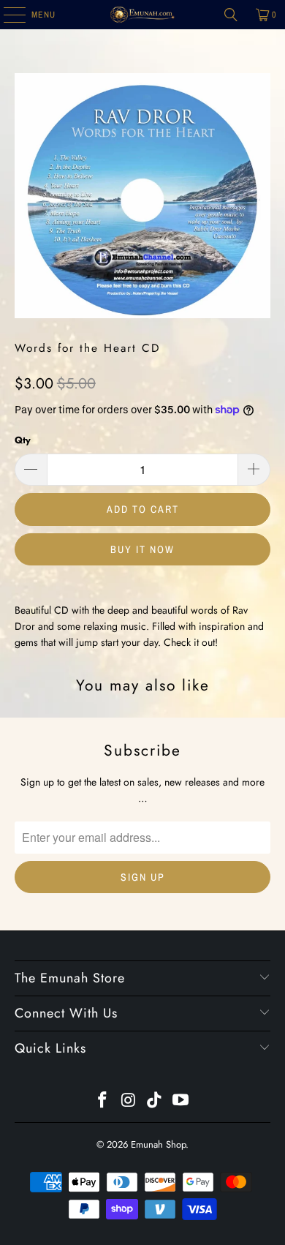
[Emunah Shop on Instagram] (129, 1101)
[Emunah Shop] (143, 14)
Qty (23, 440)
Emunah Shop (158, 1144)
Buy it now (142, 549)
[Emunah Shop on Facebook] (103, 1101)
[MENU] (7, 14)
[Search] (231, 14)
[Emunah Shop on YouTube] (181, 1101)
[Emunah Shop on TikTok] (155, 1101)
